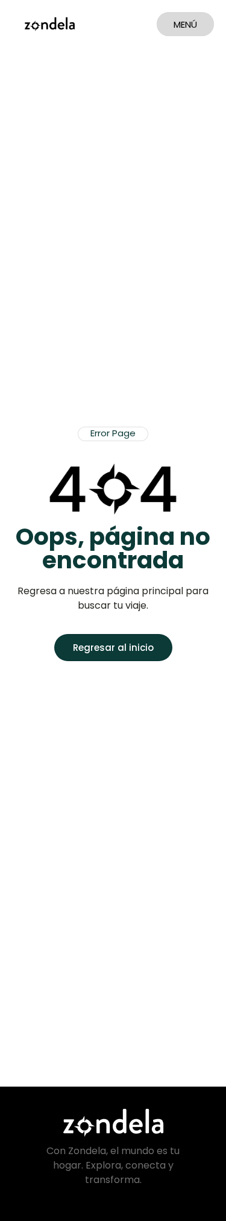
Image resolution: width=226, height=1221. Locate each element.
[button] (113, 434)
